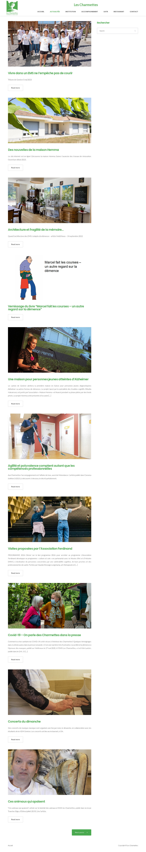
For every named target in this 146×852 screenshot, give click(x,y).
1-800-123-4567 (94, 3)
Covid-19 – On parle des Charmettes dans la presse (44, 635)
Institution (70, 11)
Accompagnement (89, 11)
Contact (134, 11)
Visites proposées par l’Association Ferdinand (40, 549)
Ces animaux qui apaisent (26, 801)
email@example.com (110, 3)
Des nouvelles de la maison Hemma (33, 150)
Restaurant (119, 11)
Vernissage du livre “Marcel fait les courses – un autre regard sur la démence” (46, 307)
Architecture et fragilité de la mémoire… (36, 230)
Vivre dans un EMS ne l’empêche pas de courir (40, 73)
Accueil (40, 11)
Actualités (55, 11)
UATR (106, 11)
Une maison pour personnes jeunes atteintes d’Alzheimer (48, 379)
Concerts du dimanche (24, 721)
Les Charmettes (132, 845)
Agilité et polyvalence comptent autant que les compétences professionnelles (41, 467)
